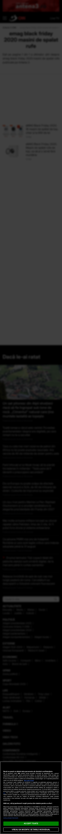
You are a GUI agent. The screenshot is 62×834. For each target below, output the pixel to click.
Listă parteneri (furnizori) (10, 818)
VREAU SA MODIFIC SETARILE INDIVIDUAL (31, 829)
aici (4, 793)
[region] (31, 797)
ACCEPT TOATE (31, 823)
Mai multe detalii (29, 780)
